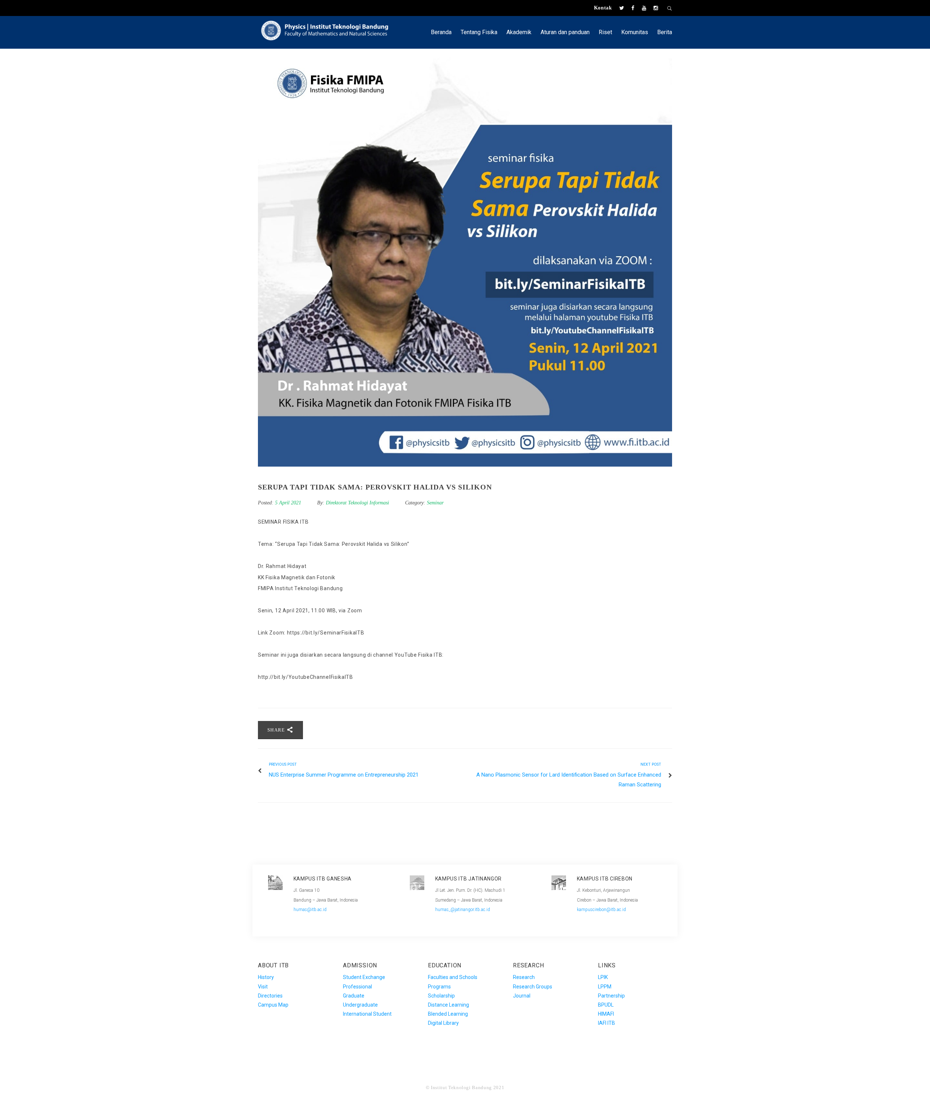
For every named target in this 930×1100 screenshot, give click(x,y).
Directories (270, 996)
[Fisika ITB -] (328, 29)
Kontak (603, 8)
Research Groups (532, 987)
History (266, 977)
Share (277, 730)
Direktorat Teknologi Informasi (357, 502)
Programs (439, 987)
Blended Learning (448, 1014)
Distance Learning (448, 1005)
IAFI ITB (606, 1023)
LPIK (603, 977)
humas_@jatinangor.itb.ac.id (462, 909)
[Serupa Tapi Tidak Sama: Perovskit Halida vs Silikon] (465, 259)
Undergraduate (360, 1005)
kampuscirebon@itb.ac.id (601, 909)
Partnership (611, 996)
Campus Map (273, 1005)
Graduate (353, 996)
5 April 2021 (289, 502)
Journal (521, 996)
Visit (263, 987)
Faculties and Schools (452, 977)
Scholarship (441, 996)
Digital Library (443, 1023)
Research (524, 977)
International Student (367, 1014)
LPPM (604, 987)
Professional (357, 987)
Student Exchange (364, 977)
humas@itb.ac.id (310, 909)
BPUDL (606, 1005)
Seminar (435, 502)
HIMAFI (606, 1014)
